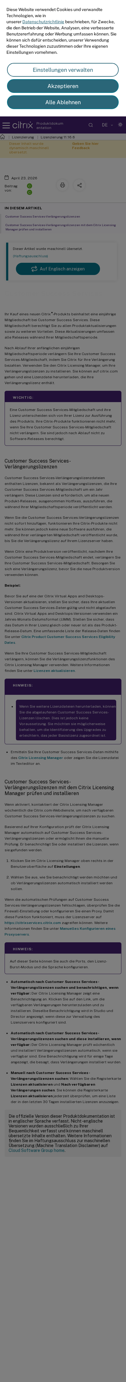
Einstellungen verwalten (63, 70)
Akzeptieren (62, 86)
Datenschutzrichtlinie (43, 21)
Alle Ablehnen (63, 102)
